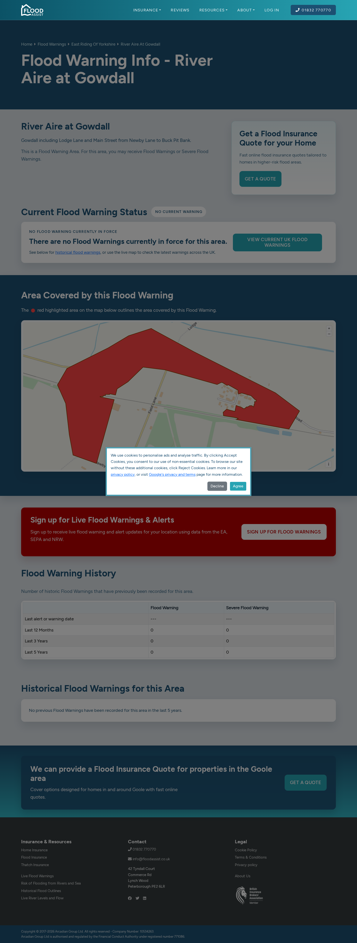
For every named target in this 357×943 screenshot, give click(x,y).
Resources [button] (212, 10)
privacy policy (123, 474)
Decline (217, 486)
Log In (271, 10)
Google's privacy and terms (172, 474)
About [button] (244, 10)
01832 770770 (316, 10)
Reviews (180, 10)
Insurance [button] (145, 10)
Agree (238, 486)
